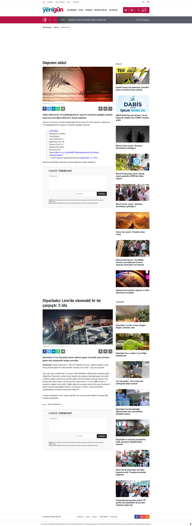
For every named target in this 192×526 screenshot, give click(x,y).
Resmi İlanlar (100, 10)
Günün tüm (142, 20)
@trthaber (94, 152)
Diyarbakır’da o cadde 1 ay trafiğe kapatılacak (84, 20)
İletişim (94, 517)
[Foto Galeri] (148, 2)
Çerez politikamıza (140, 524)
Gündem (88, 10)
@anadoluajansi (56, 155)
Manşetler (50, 2)
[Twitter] (49, 109)
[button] (100, 109)
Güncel (56, 27)
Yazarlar (113, 10)
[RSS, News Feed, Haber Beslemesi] (146, 517)
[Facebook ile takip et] (136, 517)
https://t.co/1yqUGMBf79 (65, 152)
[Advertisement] (96, 45)
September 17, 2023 (88, 158)
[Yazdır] (63, 109)
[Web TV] (143, 2)
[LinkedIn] (54, 109)
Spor (81, 10)
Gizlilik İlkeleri (103, 517)
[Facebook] (45, 109)
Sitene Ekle (76, 2)
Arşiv (68, 2)
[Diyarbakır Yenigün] (53, 10)
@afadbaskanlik (83, 152)
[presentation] (49, 20)
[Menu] (126, 10)
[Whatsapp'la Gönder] (58, 109)
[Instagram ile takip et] (141, 517)
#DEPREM (53, 131)
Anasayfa (48, 27)
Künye (88, 517)
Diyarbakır (72, 10)
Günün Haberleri (60, 2)
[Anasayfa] (44, 2)
